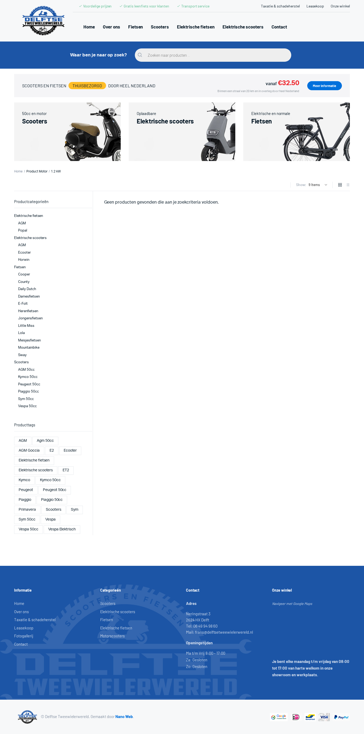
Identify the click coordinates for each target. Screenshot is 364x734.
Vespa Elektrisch (62, 529)
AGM (22, 223)
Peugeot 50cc (29, 384)
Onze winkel (340, 6)
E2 (52, 450)
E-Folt (23, 304)
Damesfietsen (29, 296)
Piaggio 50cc (28, 391)
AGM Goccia (29, 450)
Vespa (50, 519)
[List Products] (348, 185)
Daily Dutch (27, 289)
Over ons (111, 26)
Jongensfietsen (30, 318)
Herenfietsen (28, 311)
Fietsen (135, 26)
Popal (22, 230)
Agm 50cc (45, 441)
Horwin (23, 260)
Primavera (27, 510)
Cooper (24, 274)
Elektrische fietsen (195, 26)
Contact (279, 26)
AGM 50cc (26, 370)
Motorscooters (112, 635)
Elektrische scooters (243, 26)
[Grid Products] (340, 185)
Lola (21, 333)
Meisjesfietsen (29, 340)
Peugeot (26, 490)
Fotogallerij (23, 635)
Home (89, 26)
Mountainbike (28, 347)
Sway (22, 355)
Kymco (24, 480)
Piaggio (25, 500)
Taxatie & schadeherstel (280, 6)
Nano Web (124, 716)
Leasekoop (315, 6)
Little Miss (26, 326)
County (24, 282)
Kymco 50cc (28, 377)
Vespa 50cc (27, 406)
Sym (74, 510)
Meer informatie (324, 86)
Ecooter (24, 252)
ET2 (66, 470)
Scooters (160, 26)
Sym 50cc (26, 399)
